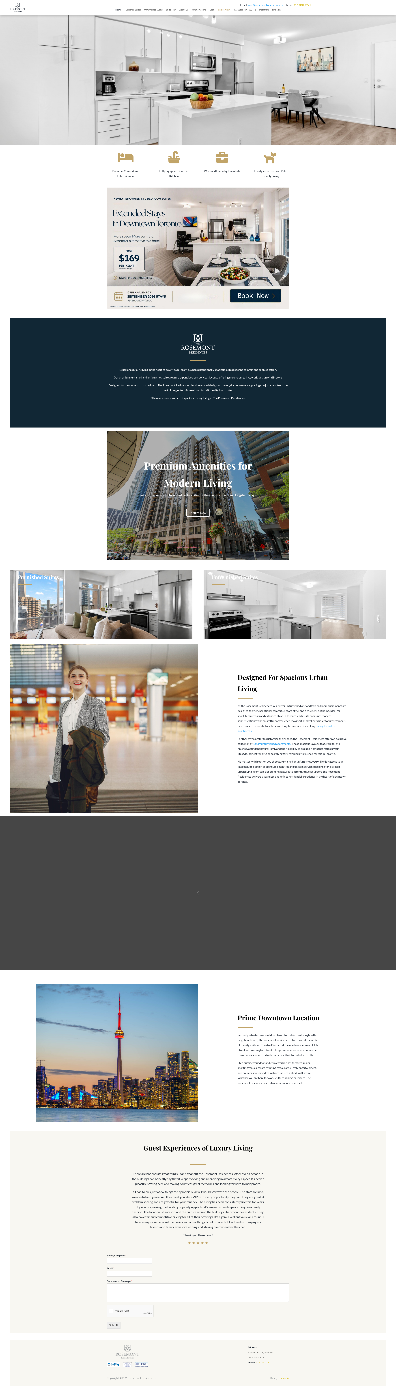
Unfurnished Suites (153, 10)
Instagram (264, 10)
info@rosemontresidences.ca (265, 5)
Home (118, 10)
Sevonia (284, 1378)
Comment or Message (119, 1281)
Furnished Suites (133, 10)
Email (110, 1268)
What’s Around (199, 10)
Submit (113, 1325)
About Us (183, 10)
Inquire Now (223, 10)
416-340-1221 (302, 5)
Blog (212, 10)
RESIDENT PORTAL (242, 10)
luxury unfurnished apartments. (272, 743)
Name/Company (116, 1255)
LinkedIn (276, 10)
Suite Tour (171, 10)
